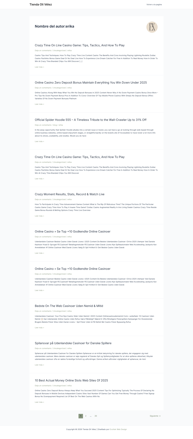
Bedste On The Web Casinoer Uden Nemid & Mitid (69, 306)
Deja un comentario (43, 50)
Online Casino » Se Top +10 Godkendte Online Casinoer (72, 231)
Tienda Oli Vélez (40, 4)
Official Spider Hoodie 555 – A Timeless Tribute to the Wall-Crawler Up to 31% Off (90, 119)
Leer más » (39, 66)
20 (96, 416)
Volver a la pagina (154, 4)
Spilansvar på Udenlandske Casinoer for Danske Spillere (73, 343)
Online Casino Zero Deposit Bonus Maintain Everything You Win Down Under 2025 (91, 82)
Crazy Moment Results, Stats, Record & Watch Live (69, 194)
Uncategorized (59, 50)
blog (55, 125)
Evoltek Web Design (118, 429)
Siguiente (155, 416)
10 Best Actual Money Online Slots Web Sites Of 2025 (71, 380)
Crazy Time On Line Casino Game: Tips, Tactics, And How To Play (80, 45)
